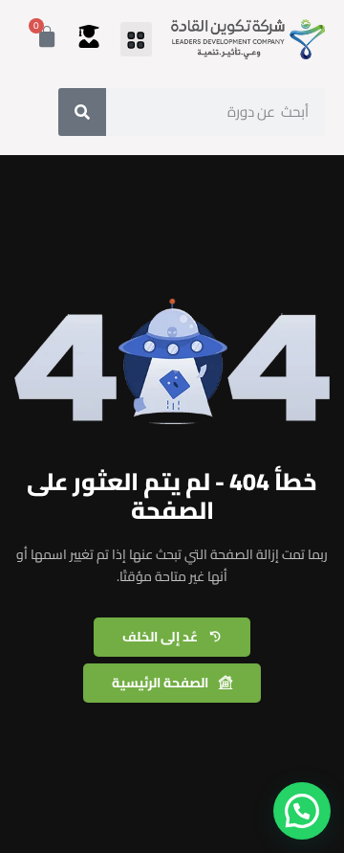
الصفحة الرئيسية (160, 682)
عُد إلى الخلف (160, 636)
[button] (136, 39)
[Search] (82, 112)
